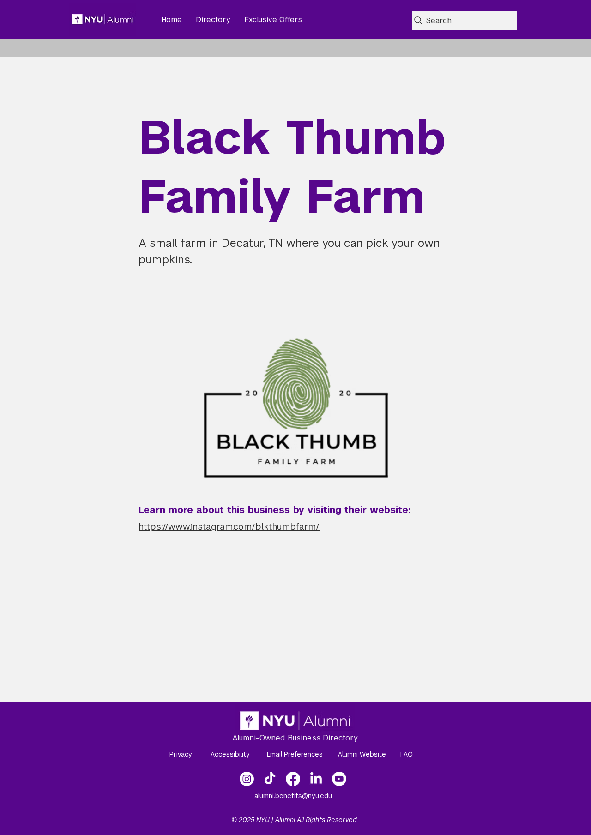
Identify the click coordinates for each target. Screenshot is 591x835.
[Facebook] (293, 779)
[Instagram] (247, 779)
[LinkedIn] (316, 779)
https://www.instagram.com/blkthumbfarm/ (229, 526)
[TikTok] (270, 779)
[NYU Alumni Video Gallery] (339, 779)
